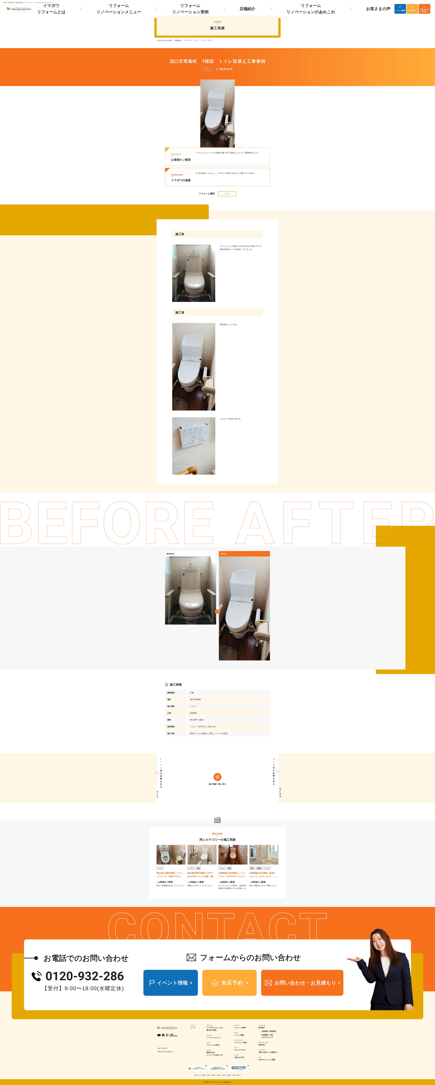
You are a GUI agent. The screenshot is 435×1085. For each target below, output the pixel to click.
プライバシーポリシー (165, 1052)
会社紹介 (261, 1027)
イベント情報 (400, 10)
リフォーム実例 (239, 1027)
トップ (193, 1027)
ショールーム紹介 (240, 1042)
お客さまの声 (378, 9)
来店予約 (412, 10)
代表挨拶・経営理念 (269, 1031)
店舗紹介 (247, 9)
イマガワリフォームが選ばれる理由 (215, 1029)
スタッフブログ (239, 1050)
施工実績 (178, 40)
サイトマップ (162, 1048)
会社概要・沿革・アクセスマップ (268, 1036)
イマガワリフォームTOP (164, 40)
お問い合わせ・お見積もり (268, 1052)
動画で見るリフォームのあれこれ (215, 1053)
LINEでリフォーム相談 (266, 1060)
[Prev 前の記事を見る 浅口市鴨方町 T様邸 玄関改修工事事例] (78, 778)
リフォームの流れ (213, 1045)
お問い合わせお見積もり (424, 10)
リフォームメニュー (214, 1037)
